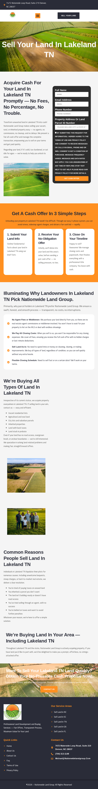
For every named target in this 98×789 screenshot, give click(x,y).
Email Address (63, 100)
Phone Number (63, 109)
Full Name (60, 90)
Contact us (49, 689)
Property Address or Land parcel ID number (70, 121)
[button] (37, 15)
